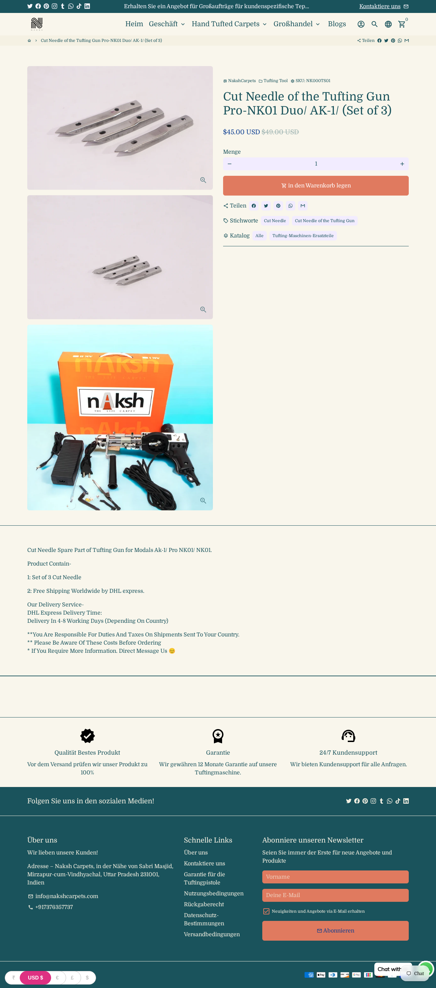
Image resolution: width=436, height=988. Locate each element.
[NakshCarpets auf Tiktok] (79, 6)
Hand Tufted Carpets (230, 24)
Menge (232, 152)
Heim (134, 24)
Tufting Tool (273, 80)
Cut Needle (275, 220)
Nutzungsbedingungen (214, 894)
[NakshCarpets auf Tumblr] (62, 6)
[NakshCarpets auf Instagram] (54, 6)
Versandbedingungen (212, 934)
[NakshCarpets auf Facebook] (38, 6)
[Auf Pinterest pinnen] (393, 40)
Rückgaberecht (204, 904)
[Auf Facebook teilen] (379, 40)
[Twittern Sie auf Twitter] (386, 40)
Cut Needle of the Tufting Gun (325, 220)
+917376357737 (50, 907)
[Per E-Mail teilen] (407, 40)
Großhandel (297, 24)
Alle (259, 235)
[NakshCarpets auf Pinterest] (46, 6)
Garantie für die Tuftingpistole (204, 878)
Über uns (196, 853)
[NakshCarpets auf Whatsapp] (71, 6)
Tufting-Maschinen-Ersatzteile (303, 235)
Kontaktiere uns (380, 6)
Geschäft (167, 24)
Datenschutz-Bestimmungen (204, 919)
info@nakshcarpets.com (63, 896)
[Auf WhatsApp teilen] (400, 40)
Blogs (337, 24)
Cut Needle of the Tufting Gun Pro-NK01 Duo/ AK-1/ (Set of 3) (101, 40)
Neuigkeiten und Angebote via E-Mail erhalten (318, 911)
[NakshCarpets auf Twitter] (30, 6)
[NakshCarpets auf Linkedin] (87, 6)
